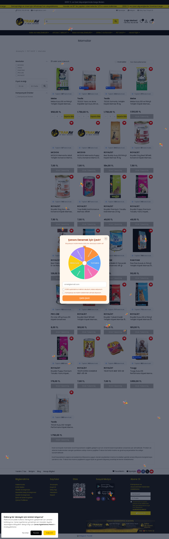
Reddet (36, 533)
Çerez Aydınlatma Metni (44, 524)
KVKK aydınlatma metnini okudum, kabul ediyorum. (84, 289)
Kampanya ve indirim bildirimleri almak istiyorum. (83, 293)
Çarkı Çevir (84, 298)
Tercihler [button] (25, 533)
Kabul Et (49, 533)
